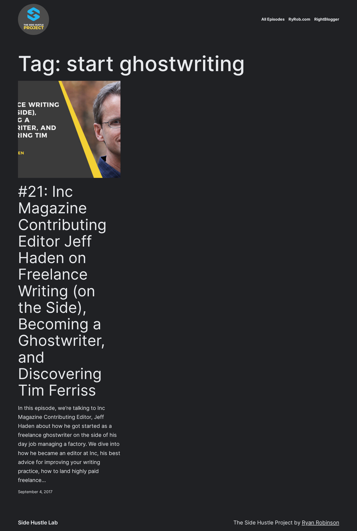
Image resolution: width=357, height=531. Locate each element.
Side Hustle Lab (38, 522)
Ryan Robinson (320, 522)
